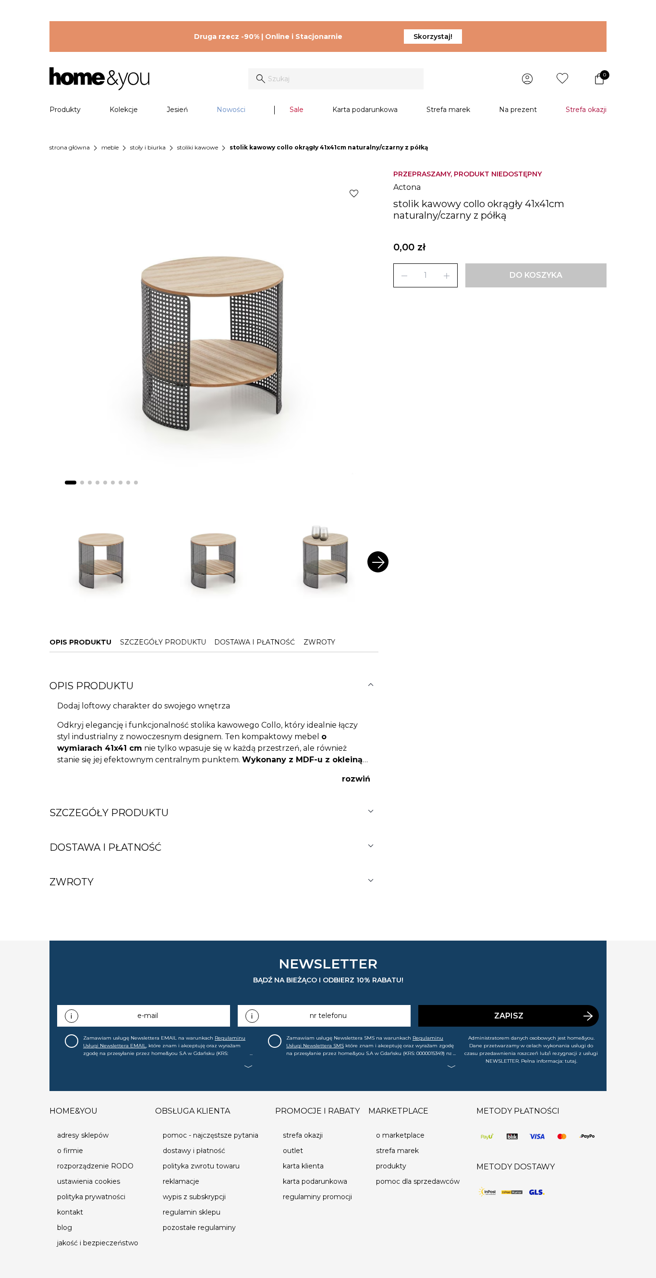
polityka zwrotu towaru (201, 1166)
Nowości (231, 109)
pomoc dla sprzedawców (418, 1181)
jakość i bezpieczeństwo (97, 1243)
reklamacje (181, 1181)
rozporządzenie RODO (95, 1166)
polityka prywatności (91, 1196)
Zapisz (508, 1015)
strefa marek (397, 1150)
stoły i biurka (148, 147)
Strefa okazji (586, 109)
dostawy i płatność (194, 1150)
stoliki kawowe (197, 147)
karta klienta (303, 1166)
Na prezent (518, 109)
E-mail (147, 1015)
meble (110, 147)
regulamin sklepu (191, 1212)
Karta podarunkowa (365, 109)
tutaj (570, 1061)
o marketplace (400, 1135)
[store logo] (99, 78)
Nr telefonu (328, 1015)
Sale (297, 109)
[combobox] (336, 78)
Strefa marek (448, 109)
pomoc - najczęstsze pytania (210, 1135)
